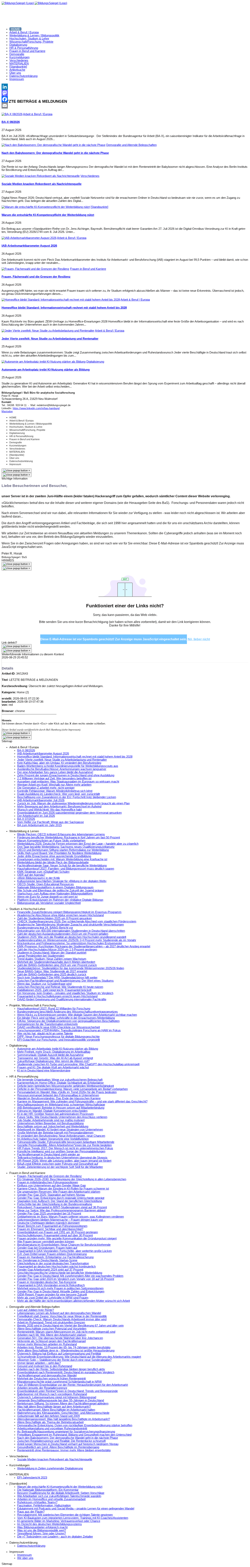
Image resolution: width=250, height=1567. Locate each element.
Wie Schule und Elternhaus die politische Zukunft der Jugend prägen (60, 890)
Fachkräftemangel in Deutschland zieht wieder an (48, 1154)
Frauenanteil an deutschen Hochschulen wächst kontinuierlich (56, 1266)
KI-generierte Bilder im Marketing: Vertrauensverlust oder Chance (58, 1521)
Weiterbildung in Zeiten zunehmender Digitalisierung (50, 1468)
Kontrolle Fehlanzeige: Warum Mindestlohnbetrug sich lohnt (54, 790)
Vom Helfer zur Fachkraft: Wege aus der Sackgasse (50, 822)
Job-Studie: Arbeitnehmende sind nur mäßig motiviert (51, 1120)
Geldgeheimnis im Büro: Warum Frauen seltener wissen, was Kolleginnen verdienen (70, 1216)
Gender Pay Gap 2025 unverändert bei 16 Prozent (49, 1213)
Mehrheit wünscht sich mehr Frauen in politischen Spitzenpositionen (60, 1288)
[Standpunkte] (99, 206)
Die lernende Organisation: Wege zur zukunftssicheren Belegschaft (60, 1079)
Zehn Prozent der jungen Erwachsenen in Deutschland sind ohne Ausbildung (65, 775)
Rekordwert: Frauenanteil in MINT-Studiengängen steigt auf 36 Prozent (62, 1207)
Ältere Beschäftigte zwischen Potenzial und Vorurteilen (51, 1328)
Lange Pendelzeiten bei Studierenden (40, 955)
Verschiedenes (89, 176)
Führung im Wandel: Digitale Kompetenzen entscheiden (52, 1110)
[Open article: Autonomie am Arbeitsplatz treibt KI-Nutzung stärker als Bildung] (44, 361)
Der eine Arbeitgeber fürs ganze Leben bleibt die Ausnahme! (55, 772)
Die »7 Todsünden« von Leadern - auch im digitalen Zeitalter (55, 1536)
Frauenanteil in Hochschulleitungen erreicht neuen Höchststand (57, 996)
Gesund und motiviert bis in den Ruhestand (44, 1366)
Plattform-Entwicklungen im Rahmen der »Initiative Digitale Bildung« (60, 899)
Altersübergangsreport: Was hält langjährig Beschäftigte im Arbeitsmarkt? (63, 1419)
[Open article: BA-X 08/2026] (12, 114)
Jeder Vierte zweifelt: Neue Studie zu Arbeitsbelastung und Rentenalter (50, 338)
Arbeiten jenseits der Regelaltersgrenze (42, 1387)
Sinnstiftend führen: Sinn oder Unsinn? (41, 1533)
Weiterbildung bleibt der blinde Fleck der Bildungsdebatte (53, 862)
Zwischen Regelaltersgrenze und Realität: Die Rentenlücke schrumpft (61, 1440)
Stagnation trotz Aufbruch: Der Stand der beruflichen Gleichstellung (59, 1201)
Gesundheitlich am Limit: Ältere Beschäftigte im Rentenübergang (58, 1447)
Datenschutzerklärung (31, 1545)
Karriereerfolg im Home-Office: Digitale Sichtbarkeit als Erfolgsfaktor (60, 1082)
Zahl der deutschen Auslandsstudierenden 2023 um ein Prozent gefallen (62, 933)
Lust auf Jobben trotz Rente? (35, 1310)
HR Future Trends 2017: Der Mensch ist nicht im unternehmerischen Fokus (65, 1148)
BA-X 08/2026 (11, 122)
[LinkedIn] (125, 87)
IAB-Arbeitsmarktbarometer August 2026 (29, 245)
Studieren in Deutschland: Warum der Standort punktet (51, 952)
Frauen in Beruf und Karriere (88, 268)
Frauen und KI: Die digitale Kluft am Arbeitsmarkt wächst (53, 1067)
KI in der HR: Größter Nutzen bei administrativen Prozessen (55, 1114)
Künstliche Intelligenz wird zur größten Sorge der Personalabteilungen (61, 1151)
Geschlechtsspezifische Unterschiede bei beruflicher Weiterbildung (59, 1272)
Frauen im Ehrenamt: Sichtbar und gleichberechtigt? (50, 1229)
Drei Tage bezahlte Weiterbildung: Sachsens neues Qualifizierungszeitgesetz (66, 846)
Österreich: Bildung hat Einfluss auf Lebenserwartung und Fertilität (59, 1353)
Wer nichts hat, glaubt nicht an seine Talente (45, 1033)
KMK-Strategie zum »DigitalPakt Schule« (43, 871)
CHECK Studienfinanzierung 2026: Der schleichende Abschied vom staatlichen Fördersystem (76, 921)
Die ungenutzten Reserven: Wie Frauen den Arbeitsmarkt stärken (58, 1191)
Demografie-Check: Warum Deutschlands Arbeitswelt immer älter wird (61, 1319)
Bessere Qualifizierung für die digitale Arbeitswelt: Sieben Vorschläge (60, 1493)
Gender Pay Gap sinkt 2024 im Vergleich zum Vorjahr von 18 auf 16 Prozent (65, 1279)
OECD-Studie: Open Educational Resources (45, 884)
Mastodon (7, 411)
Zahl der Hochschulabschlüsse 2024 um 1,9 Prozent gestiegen (57, 949)
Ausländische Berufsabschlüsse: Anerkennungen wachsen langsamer (61, 769)
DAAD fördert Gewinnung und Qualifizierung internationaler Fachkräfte (61, 999)
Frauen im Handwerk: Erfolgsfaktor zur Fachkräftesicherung (55, 1257)
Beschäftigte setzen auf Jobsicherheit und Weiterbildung (52, 1126)
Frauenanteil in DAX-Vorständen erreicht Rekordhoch (51, 1285)
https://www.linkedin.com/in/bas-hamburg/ (36, 408)
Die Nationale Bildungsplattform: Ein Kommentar (48, 1489)
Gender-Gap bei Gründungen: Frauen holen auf (47, 1247)
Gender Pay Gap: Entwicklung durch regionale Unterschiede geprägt (60, 1198)
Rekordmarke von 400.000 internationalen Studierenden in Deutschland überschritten (71, 930)
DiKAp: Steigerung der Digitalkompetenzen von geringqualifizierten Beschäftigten (68, 1021)
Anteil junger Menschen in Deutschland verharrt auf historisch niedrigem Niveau (67, 1444)
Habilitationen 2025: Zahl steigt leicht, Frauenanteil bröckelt (54, 990)
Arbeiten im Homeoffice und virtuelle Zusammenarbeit (51, 1499)
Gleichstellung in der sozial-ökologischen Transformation (53, 1263)
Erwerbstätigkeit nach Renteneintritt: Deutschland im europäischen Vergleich (65, 1372)
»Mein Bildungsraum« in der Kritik (38, 878)
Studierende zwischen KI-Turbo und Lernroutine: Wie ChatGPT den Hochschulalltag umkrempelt (78, 1064)
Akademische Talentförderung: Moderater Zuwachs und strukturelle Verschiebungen (70, 924)
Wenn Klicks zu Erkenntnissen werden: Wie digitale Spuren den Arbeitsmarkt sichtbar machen (77, 1014)
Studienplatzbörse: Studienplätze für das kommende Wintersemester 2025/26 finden (70, 968)
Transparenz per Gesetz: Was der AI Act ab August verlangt (55, 1058)
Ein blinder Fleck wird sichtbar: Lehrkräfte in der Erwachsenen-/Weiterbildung (66, 1017)
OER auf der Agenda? (31, 874)
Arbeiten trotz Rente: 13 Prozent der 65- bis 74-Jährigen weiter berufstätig (63, 1347)
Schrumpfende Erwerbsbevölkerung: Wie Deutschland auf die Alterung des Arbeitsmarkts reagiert (79, 1356)
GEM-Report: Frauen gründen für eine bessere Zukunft (52, 1294)
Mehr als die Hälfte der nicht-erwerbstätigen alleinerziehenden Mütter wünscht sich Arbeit (73, 1300)
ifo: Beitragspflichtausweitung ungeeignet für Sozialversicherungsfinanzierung (66, 1431)
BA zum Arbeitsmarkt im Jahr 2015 (39, 825)
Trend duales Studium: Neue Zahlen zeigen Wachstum (51, 958)
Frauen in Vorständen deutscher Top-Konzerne (46, 1282)
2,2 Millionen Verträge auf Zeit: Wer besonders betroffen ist (54, 778)
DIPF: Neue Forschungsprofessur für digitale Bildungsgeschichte (58, 1036)
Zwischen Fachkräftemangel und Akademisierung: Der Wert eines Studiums (65, 980)
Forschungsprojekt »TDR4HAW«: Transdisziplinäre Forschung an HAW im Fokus (69, 1030)
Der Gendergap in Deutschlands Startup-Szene (47, 1260)
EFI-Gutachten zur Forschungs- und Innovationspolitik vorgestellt (58, 1039)
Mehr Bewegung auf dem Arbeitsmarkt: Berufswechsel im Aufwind (59, 806)
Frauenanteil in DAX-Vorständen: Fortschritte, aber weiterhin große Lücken (64, 1251)
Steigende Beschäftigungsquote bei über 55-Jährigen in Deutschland (60, 1400)
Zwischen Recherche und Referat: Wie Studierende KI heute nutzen (60, 986)
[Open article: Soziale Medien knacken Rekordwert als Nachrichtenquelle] (41, 176)
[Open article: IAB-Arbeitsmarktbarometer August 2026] (29, 237)
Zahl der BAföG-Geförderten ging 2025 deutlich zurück (51, 974)
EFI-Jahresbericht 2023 (32, 1477)
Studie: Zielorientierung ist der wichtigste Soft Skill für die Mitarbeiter (60, 1167)
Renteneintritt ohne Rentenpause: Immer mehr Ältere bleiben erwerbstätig (64, 1450)
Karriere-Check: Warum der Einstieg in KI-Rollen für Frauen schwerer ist (63, 1188)
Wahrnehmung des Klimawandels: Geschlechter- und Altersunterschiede (63, 1412)
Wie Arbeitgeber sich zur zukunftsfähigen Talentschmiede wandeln (59, 1496)
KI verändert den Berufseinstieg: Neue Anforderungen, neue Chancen (61, 1135)
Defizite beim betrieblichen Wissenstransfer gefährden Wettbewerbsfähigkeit (65, 1085)
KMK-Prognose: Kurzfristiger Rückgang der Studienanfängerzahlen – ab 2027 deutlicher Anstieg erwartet (83, 946)
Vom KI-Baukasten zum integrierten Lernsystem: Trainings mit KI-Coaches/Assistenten (72, 1517)
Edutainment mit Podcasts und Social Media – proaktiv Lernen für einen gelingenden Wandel (75, 1508)
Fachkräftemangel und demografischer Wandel (47, 1375)
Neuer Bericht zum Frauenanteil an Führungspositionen (52, 1226)
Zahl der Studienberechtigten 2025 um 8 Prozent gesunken (54, 918)
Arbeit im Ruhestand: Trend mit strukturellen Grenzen (51, 1322)
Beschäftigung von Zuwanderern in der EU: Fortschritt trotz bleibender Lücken (66, 797)
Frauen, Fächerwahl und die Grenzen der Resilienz (36, 276)
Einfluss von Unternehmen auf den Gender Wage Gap (51, 1185)
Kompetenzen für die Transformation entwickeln (47, 1024)
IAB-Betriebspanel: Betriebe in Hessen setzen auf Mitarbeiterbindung (60, 1107)
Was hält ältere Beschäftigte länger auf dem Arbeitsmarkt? (54, 1406)
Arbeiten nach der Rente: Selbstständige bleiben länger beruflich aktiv (61, 1369)
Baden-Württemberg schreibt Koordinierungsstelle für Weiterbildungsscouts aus (67, 766)
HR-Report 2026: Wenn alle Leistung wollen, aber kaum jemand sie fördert (64, 1160)
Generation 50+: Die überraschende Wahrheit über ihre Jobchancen (60, 1338)
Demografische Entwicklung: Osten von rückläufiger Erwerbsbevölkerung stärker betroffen (74, 1425)
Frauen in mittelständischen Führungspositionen (47, 1182)
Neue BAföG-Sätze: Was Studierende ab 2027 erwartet (52, 971)
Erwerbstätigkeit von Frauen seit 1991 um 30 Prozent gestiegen (57, 1232)
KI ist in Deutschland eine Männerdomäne (43, 1070)
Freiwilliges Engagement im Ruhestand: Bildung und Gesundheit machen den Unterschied (74, 1434)
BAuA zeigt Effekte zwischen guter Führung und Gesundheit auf (57, 1163)
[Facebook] (125, 99)
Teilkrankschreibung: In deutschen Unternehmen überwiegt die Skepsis (62, 1157)
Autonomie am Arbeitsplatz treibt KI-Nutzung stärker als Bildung (46, 369)
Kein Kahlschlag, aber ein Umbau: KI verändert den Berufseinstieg (59, 762)
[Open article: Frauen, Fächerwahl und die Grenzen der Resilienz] (35, 268)
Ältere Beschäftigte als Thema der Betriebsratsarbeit (50, 1422)
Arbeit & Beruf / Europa (37, 114)
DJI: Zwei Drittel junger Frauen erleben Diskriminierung (52, 1254)
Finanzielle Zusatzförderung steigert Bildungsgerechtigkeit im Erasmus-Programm (69, 912)
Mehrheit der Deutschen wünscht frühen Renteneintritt (51, 1378)
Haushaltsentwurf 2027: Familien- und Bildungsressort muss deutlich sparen (65, 868)
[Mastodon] (125, 93)
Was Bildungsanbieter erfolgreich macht (42, 1527)
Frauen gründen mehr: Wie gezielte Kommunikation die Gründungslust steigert (67, 1238)
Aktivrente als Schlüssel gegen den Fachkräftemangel (51, 1341)
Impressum (24, 1554)
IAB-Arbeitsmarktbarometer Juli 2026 (40, 800)
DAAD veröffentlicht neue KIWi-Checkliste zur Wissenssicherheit (58, 1027)
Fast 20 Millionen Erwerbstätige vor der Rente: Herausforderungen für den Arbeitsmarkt (72, 1384)
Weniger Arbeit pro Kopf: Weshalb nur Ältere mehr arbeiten (54, 784)
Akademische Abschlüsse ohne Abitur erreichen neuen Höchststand (60, 915)
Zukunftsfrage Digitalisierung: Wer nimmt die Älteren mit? (53, 1061)
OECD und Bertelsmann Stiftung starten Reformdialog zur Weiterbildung (63, 850)
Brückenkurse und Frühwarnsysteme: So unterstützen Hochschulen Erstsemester (69, 943)
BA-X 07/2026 (26, 819)
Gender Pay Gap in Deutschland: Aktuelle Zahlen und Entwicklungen (60, 1291)
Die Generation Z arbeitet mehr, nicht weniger (46, 787)
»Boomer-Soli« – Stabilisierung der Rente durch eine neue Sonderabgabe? (64, 1359)
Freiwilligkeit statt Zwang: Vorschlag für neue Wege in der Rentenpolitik (62, 1316)
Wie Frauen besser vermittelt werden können (45, 1241)
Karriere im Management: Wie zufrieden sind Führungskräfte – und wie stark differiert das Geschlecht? (82, 1101)
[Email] (125, 105)
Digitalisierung (95, 361)
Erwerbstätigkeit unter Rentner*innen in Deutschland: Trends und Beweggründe (67, 1391)
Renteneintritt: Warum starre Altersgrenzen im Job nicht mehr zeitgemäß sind (66, 1331)
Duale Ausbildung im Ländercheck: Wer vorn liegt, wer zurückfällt (58, 794)
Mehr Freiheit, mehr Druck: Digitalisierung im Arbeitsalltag (53, 1051)
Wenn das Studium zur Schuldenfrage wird (44, 983)
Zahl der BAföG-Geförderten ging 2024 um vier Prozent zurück (57, 965)
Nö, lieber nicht (199, 639)
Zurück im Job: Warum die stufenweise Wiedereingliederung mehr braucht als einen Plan (73, 803)
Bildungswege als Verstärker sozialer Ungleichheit (49, 903)
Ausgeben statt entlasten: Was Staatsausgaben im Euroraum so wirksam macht (68, 781)
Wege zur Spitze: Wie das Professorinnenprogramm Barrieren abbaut (61, 1210)
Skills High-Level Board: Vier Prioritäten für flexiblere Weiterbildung (59, 853)
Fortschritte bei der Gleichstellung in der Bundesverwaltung (54, 1204)
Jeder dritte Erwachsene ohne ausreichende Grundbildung (54, 856)
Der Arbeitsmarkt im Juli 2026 (36, 815)
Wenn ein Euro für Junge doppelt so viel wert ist (47, 896)
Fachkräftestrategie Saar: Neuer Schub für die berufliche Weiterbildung (62, 865)
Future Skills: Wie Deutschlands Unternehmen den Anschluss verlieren (62, 1117)
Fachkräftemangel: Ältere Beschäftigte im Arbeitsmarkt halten (56, 1409)
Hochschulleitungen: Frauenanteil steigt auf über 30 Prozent (55, 1235)
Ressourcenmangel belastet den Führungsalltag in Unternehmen (58, 1095)
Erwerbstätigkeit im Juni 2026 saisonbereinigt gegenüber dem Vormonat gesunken (69, 812)
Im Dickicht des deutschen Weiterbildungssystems (49, 1524)
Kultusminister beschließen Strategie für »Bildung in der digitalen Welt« (61, 881)
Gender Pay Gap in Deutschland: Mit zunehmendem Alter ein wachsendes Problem (70, 1275)
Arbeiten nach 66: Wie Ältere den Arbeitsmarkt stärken (51, 1334)
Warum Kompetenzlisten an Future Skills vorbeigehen (51, 840)
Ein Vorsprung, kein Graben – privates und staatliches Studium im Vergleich (65, 993)
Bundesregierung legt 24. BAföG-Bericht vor (45, 927)
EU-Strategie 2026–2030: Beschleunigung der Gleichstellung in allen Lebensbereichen (71, 1179)
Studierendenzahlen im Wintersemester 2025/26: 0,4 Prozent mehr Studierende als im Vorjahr (76, 940)
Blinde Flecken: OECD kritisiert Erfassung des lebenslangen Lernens (61, 834)
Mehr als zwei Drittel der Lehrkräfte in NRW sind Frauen (52, 1297)
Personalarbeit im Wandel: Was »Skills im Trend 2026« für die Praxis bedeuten (67, 1092)
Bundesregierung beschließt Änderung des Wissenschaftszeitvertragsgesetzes (67, 1011)
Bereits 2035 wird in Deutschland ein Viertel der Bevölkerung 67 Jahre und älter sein (70, 1325)
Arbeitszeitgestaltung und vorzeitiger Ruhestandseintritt (52, 1428)
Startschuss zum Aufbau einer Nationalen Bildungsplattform (55, 893)
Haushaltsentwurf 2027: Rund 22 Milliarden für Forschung (53, 1008)
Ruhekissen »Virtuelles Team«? (37, 1502)
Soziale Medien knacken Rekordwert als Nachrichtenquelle (41, 183)
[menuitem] (15, 29)
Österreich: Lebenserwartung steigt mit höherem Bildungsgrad (56, 1397)
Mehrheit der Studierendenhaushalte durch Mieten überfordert (56, 962)
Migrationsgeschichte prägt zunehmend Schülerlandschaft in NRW (59, 1381)
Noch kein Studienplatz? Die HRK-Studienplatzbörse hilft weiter (57, 977)
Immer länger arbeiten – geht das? (39, 1363)
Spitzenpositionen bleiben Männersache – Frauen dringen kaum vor (60, 1219)
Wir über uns (25, 1558)
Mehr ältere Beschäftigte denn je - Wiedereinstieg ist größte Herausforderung (65, 1350)
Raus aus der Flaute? (31, 1511)
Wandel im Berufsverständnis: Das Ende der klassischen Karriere (59, 1098)
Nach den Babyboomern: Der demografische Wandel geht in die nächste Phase (55, 153)
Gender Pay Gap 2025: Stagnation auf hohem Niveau (51, 1194)
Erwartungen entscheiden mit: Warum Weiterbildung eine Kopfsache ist (62, 859)
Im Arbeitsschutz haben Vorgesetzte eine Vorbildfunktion (53, 1138)
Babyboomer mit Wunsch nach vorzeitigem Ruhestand (52, 1394)
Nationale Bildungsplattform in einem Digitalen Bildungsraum (55, 887)
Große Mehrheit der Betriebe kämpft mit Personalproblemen (55, 1132)
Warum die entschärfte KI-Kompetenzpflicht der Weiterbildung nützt (48, 214)
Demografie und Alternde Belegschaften (131, 145)
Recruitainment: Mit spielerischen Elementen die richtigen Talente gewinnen (65, 1514)
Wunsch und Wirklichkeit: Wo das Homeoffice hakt (49, 809)
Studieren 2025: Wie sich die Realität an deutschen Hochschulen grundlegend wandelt (71, 937)
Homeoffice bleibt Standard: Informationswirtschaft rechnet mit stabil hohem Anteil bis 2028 (64, 307)
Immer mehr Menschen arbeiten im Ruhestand (47, 1344)
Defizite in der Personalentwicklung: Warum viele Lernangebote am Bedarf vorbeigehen (72, 1089)
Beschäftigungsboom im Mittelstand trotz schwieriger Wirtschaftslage (61, 1104)
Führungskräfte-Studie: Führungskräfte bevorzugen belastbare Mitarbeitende (65, 1142)
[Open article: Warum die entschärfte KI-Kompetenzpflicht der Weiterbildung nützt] (46, 206)
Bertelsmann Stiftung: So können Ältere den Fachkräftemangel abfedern (62, 1403)
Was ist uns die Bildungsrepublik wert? (41, 1530)
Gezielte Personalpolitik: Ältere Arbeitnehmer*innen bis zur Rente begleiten (64, 1145)
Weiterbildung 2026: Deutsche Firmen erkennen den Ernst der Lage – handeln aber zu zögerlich (77, 843)
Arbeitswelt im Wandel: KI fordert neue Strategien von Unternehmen (60, 1129)
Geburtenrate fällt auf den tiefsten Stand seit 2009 (48, 1416)
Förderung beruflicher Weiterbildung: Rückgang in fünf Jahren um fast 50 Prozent (68, 837)
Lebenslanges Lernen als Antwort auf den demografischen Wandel (59, 1313)
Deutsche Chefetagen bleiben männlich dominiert (48, 1222)
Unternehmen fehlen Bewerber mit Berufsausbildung (50, 1123)
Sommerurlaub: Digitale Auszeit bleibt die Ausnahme (50, 1054)
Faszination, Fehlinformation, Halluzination (44, 1505)
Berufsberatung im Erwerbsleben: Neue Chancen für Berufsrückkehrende (64, 1244)
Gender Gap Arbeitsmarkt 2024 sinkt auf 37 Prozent (50, 1269)
